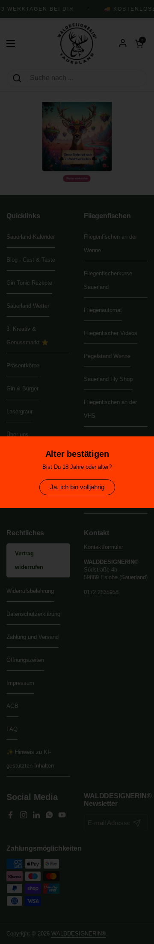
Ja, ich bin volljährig (77, 487)
